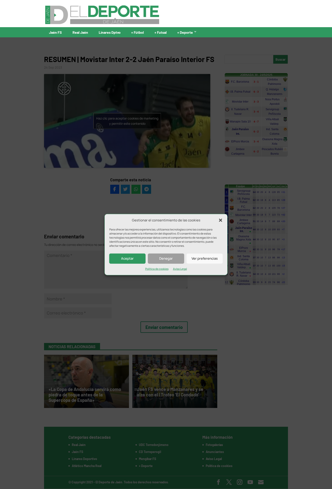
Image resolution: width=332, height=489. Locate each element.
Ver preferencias (205, 258)
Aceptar (127, 258)
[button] (220, 220)
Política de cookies (156, 269)
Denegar (166, 258)
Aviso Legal (180, 269)
